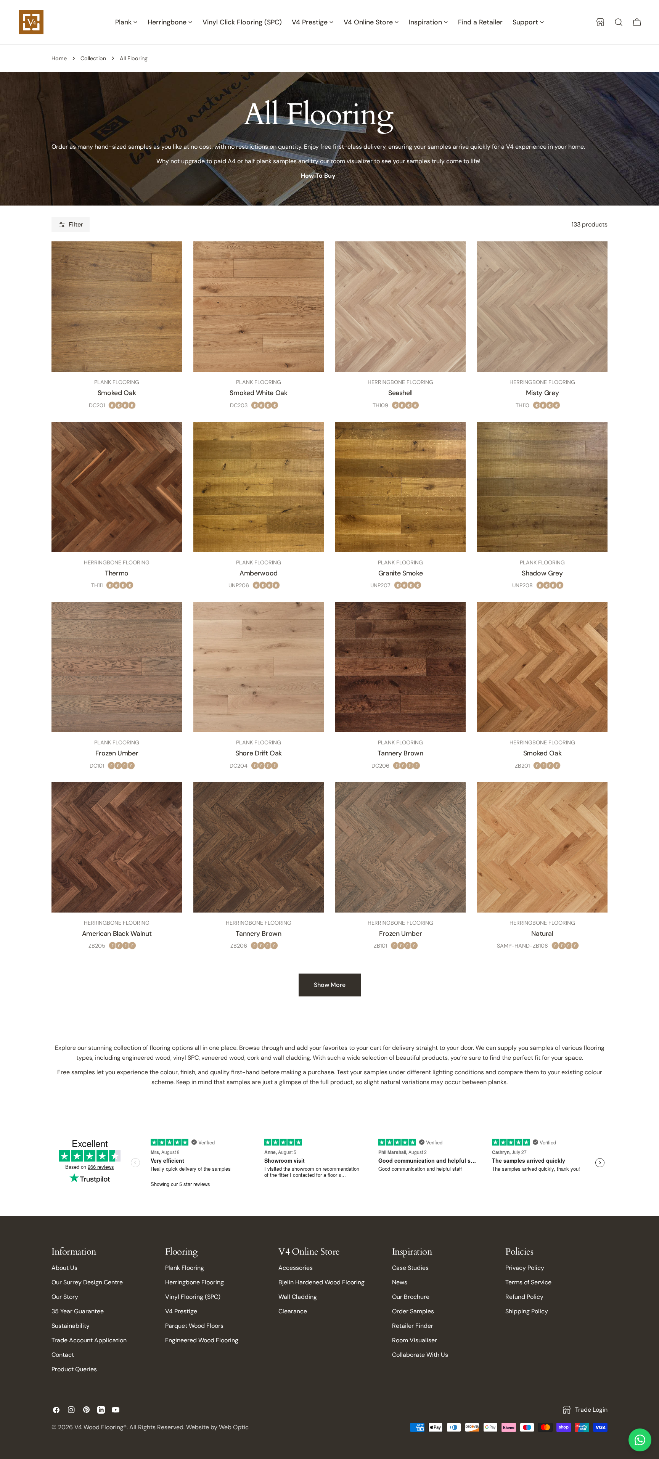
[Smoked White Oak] (258, 306)
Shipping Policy (526, 1311)
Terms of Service (528, 1282)
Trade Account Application (89, 1340)
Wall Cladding (297, 1297)
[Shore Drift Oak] (258, 667)
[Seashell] (400, 306)
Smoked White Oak (258, 393)
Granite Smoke (400, 573)
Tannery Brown (400, 753)
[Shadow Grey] (542, 487)
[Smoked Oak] (116, 306)
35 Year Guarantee (77, 1311)
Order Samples (413, 1311)
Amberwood (258, 573)
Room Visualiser (414, 1340)
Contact (62, 1355)
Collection (93, 58)
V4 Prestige (181, 1311)
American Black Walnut (117, 933)
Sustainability (70, 1326)
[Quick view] (168, 260)
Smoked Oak (117, 393)
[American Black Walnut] (116, 847)
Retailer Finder (412, 1326)
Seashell (400, 393)
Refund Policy (524, 1297)
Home (59, 58)
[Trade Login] (600, 22)
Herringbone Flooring (194, 1282)
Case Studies (410, 1268)
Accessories (295, 1268)
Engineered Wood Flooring (201, 1340)
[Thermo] (116, 487)
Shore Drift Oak (258, 753)
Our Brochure (410, 1297)
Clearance (292, 1311)
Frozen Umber (116, 753)
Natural (542, 933)
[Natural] (542, 847)
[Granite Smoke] (400, 487)
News (399, 1282)
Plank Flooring (184, 1268)
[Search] (618, 22)
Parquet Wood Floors (194, 1326)
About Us (64, 1268)
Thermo (117, 573)
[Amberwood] (258, 487)
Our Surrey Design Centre (87, 1282)
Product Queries (74, 1369)
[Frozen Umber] (116, 667)
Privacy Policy (524, 1268)
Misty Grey (542, 393)
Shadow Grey (542, 573)
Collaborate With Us (420, 1355)
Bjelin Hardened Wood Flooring (321, 1282)
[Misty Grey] (542, 306)
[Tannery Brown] (400, 667)
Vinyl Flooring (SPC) (192, 1297)
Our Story (64, 1297)
